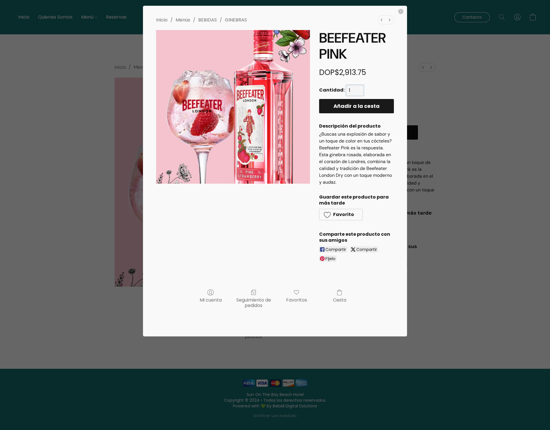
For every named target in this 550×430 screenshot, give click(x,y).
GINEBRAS (236, 20)
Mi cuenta (211, 300)
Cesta (339, 300)
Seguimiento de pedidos (253, 302)
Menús (183, 20)
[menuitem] (382, 20)
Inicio (162, 20)
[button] (341, 214)
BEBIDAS (207, 20)
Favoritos (296, 300)
